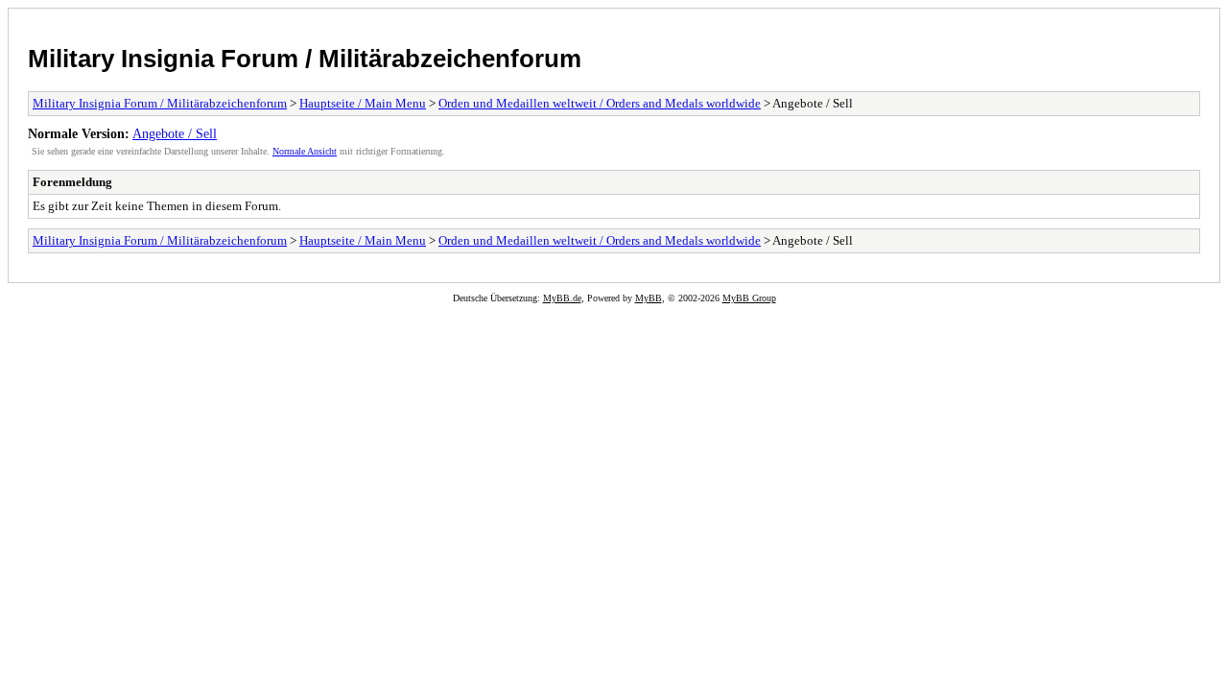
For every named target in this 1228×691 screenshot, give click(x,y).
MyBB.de (562, 298)
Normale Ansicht (304, 151)
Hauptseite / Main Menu (362, 103)
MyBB (648, 298)
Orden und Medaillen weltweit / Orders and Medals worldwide (599, 103)
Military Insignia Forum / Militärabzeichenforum (304, 58)
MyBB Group (749, 298)
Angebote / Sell (174, 133)
